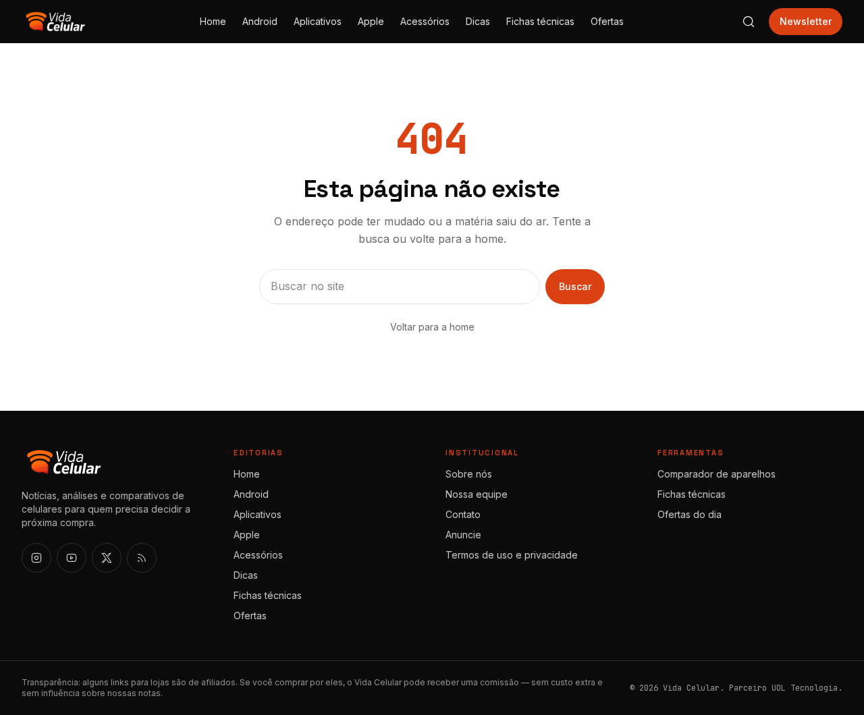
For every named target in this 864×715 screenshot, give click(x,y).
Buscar (575, 286)
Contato (463, 514)
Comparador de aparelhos (716, 474)
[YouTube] (71, 558)
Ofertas (607, 21)
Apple (371, 21)
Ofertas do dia (689, 514)
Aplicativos (318, 21)
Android (259, 21)
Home (213, 21)
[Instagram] (36, 558)
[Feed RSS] (142, 558)
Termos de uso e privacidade (512, 555)
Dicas (478, 21)
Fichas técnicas (540, 21)
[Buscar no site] (748, 21)
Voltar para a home (432, 327)
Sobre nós (469, 474)
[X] (107, 558)
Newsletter (806, 21)
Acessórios (425, 21)
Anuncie (463, 534)
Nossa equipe (477, 494)
